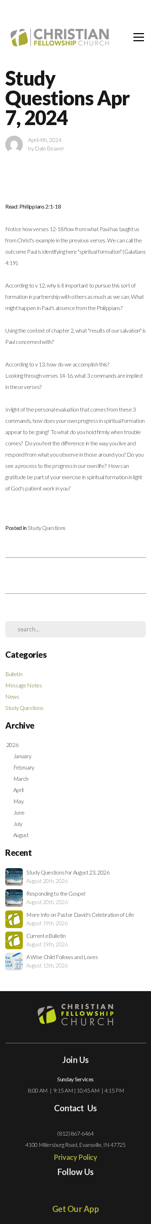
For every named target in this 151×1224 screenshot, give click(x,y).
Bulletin (13, 673)
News (12, 696)
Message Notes (23, 685)
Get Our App (75, 1209)
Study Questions (47, 527)
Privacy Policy (75, 1157)
